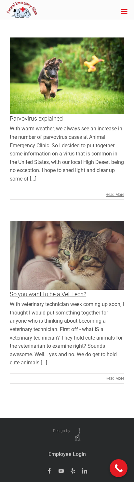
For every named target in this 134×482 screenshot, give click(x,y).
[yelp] (72, 471)
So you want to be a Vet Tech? (48, 294)
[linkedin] (84, 471)
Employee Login (67, 454)
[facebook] (49, 471)
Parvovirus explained (36, 118)
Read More (115, 194)
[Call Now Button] (118, 468)
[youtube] (61, 471)
